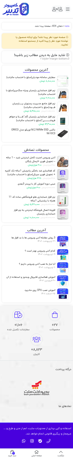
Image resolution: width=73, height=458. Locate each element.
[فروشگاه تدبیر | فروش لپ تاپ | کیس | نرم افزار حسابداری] (16, 9)
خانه (67, 26)
